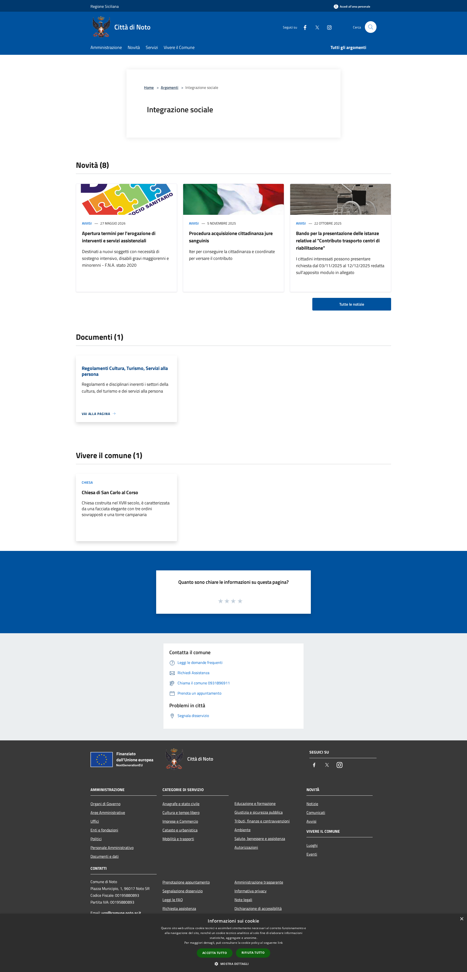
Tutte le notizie (351, 304)
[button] (233, 963)
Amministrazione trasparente (258, 882)
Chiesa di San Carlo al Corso (110, 492)
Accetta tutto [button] (214, 953)
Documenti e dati (104, 856)
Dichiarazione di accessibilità (258, 908)
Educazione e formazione (255, 803)
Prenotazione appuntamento (186, 882)
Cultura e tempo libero (180, 812)
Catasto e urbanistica (180, 830)
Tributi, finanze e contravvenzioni (262, 821)
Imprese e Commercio (180, 821)
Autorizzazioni (246, 847)
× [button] (461, 919)
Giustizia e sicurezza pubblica (258, 812)
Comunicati (315, 812)
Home (149, 87)
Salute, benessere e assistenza (259, 838)
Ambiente (242, 830)
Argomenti (169, 87)
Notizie (312, 804)
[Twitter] (315, 27)
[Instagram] (327, 27)
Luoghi (312, 845)
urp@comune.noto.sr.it (121, 913)
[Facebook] (303, 27)
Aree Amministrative (107, 812)
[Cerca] (371, 27)
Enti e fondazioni (104, 830)
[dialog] (233, 943)
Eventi (311, 854)
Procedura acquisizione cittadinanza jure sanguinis (231, 236)
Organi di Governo (105, 804)
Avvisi (87, 223)
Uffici (94, 821)
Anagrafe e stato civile (180, 804)
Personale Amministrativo (112, 847)
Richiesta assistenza (179, 908)
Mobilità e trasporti (178, 839)
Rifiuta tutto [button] (253, 953)
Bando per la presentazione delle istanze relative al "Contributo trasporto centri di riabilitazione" (338, 240)
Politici (96, 839)
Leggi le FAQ (172, 900)
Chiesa (87, 482)
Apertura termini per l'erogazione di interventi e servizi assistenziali (118, 236)
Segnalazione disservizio (182, 891)
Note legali (243, 900)
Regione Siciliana (104, 6)
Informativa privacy (250, 891)
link (280, 943)
